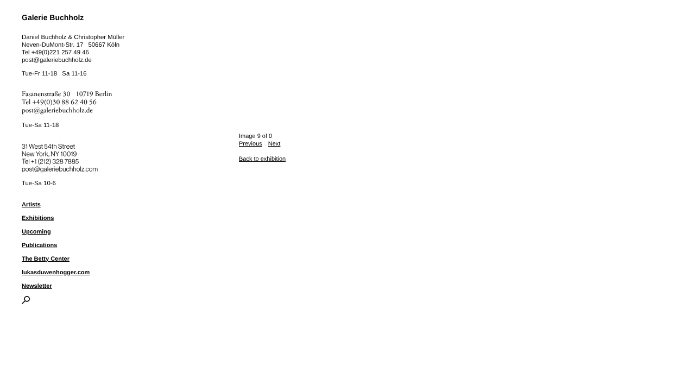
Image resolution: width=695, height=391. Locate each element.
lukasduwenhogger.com (56, 272)
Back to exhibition (262, 159)
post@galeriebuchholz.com (61, 167)
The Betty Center (46, 259)
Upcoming (36, 232)
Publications (39, 245)
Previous (250, 144)
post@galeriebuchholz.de (57, 60)
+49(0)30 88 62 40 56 (65, 102)
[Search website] (26, 302)
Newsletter (37, 286)
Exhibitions (38, 218)
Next (274, 144)
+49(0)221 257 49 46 (60, 52)
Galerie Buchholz (53, 17)
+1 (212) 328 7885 (63, 159)
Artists (31, 204)
